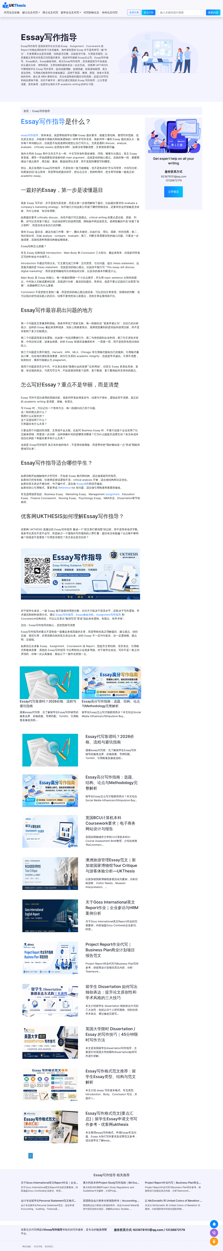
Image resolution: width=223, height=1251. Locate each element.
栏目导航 (38, 1246)
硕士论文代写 (30, 12)
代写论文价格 (12, 12)
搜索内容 (213, 12)
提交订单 (148, 12)
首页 (26, 111)
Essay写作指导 (43, 121)
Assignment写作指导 (108, 614)
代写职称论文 (91, 12)
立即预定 (173, 191)
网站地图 (26, 1246)
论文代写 (101, 1229)
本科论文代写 (110, 12)
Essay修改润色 (85, 614)
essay (24, 135)
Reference (64, 487)
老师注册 (134, 12)
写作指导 (33, 135)
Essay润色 (83, 483)
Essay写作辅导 (64, 614)
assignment (112, 494)
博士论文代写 (50, 12)
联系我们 (49, 1246)
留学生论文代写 (70, 12)
